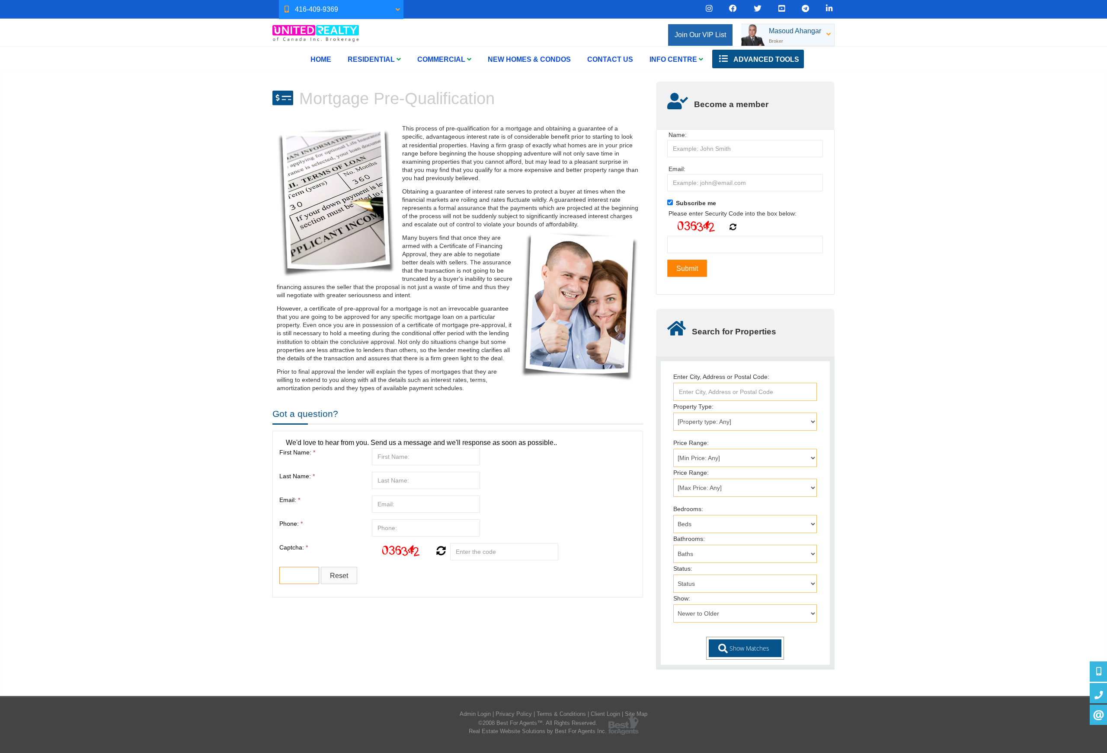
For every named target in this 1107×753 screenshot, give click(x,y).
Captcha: (293, 547)
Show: (681, 598)
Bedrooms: (688, 508)
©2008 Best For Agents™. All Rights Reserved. (537, 723)
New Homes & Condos (529, 59)
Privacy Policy (514, 714)
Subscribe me (696, 203)
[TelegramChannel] (805, 8)
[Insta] (709, 8)
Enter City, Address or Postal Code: (721, 376)
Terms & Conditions (561, 714)
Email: (289, 499)
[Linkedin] (829, 8)
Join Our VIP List (700, 34)
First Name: (297, 452)
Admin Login (475, 714)
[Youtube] (781, 8)
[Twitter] (758, 8)
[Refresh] (440, 551)
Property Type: (693, 406)
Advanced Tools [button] (765, 59)
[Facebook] (733, 8)
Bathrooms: (689, 538)
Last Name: (297, 476)
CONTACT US (610, 59)
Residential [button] (372, 59)
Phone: (291, 523)
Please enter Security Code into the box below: (733, 213)
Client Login (605, 714)
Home (320, 59)
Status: (682, 568)
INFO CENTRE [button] (674, 59)
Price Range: (691, 442)
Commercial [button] (442, 59)
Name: (678, 134)
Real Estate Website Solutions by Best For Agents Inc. (538, 731)
